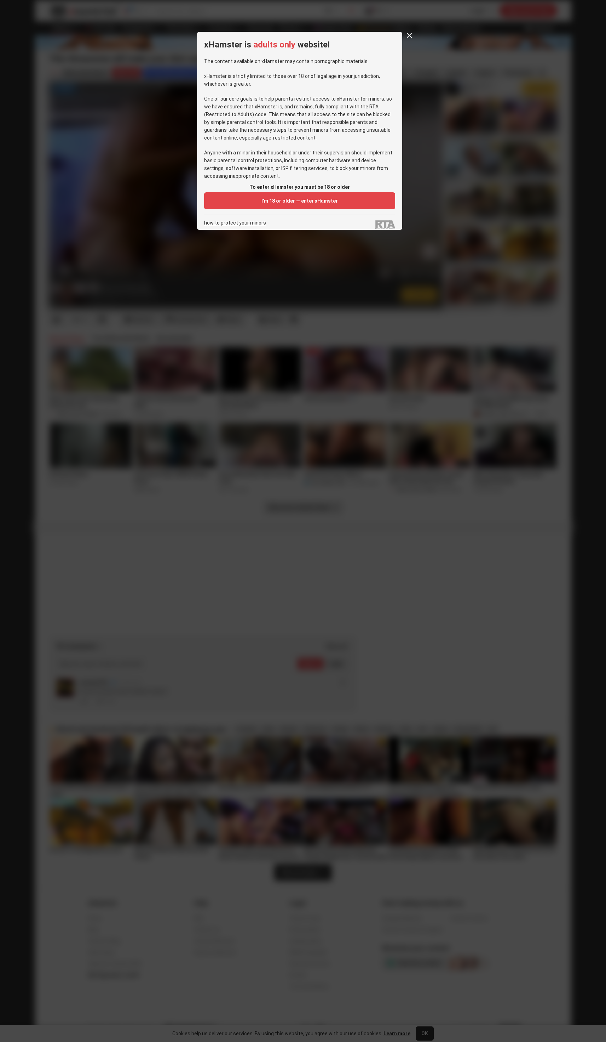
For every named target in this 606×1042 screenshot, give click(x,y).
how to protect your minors (235, 223)
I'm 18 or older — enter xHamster (299, 201)
